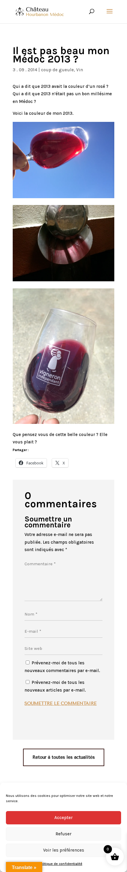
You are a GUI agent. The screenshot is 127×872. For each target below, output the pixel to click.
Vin (79, 69)
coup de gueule (57, 69)
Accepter (63, 817)
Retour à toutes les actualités (63, 757)
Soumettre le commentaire (61, 703)
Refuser (63, 834)
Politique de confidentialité (60, 864)
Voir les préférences (63, 850)
